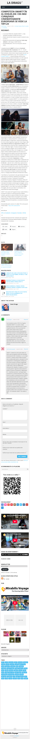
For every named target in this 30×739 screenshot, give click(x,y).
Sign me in (5, 569)
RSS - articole (6, 579)
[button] (15, 115)
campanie (26, 662)
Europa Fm (7, 666)
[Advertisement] (6, 706)
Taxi (14, 676)
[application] (15, 554)
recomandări (11, 674)
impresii (11, 670)
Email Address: (6, 428)
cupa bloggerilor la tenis (20, 664)
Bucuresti (20, 662)
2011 (3, 662)
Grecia (25, 668)
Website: (4, 434)
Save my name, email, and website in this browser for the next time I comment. (15, 442)
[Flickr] (5, 504)
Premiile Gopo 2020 (9, 672)
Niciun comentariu (4, 277)
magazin (16, 670)
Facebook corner (5, 558)
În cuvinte (26, 26)
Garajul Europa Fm (19, 668)
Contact (15, 737)
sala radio (4, 676)
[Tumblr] (24, 504)
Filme (23, 26)
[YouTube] (27, 504)
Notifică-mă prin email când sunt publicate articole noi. (14, 452)
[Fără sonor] (23, 554)
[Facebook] (2, 504)
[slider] (26, 554)
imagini (6, 670)
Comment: (5, 408)
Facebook (13, 666)
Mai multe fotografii (5, 644)
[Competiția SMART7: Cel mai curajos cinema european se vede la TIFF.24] (7, 247)
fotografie (21, 666)
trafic (3, 678)
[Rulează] (3, 554)
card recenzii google (11, 349)
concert (7, 664)
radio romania (18, 672)
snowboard (9, 676)
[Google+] (8, 504)
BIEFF (15, 662)
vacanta (14, 678)
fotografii (4, 668)
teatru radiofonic (19, 676)
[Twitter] (21, 504)
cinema (3, 664)
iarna (3, 670)
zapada (25, 678)
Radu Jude (24, 672)
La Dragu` (15, 3)
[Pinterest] (11, 504)
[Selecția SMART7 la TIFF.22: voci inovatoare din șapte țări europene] (7, 260)
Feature (20, 26)
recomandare (4, 674)
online (24, 670)
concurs (12, 664)
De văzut (16, 26)
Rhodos (16, 674)
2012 (6, 662)
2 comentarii (4, 27)
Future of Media (10, 668)
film (17, 666)
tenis (26, 676)
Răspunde (26, 319)
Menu (3, 7)
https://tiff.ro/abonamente (14, 205)
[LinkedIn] (18, 504)
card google (9, 319)
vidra (22, 678)
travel (6, 678)
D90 (2, 666)
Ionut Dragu (3, 26)
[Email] (2, 508)
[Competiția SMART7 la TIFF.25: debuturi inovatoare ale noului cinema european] (20, 247)
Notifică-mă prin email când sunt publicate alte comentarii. (12, 448)
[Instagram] (14, 504)
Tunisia (10, 678)
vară (19, 678)
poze (3, 672)
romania (21, 674)
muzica (20, 670)
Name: (4, 422)
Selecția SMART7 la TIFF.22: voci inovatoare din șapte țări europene (6, 266)
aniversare (11, 662)
